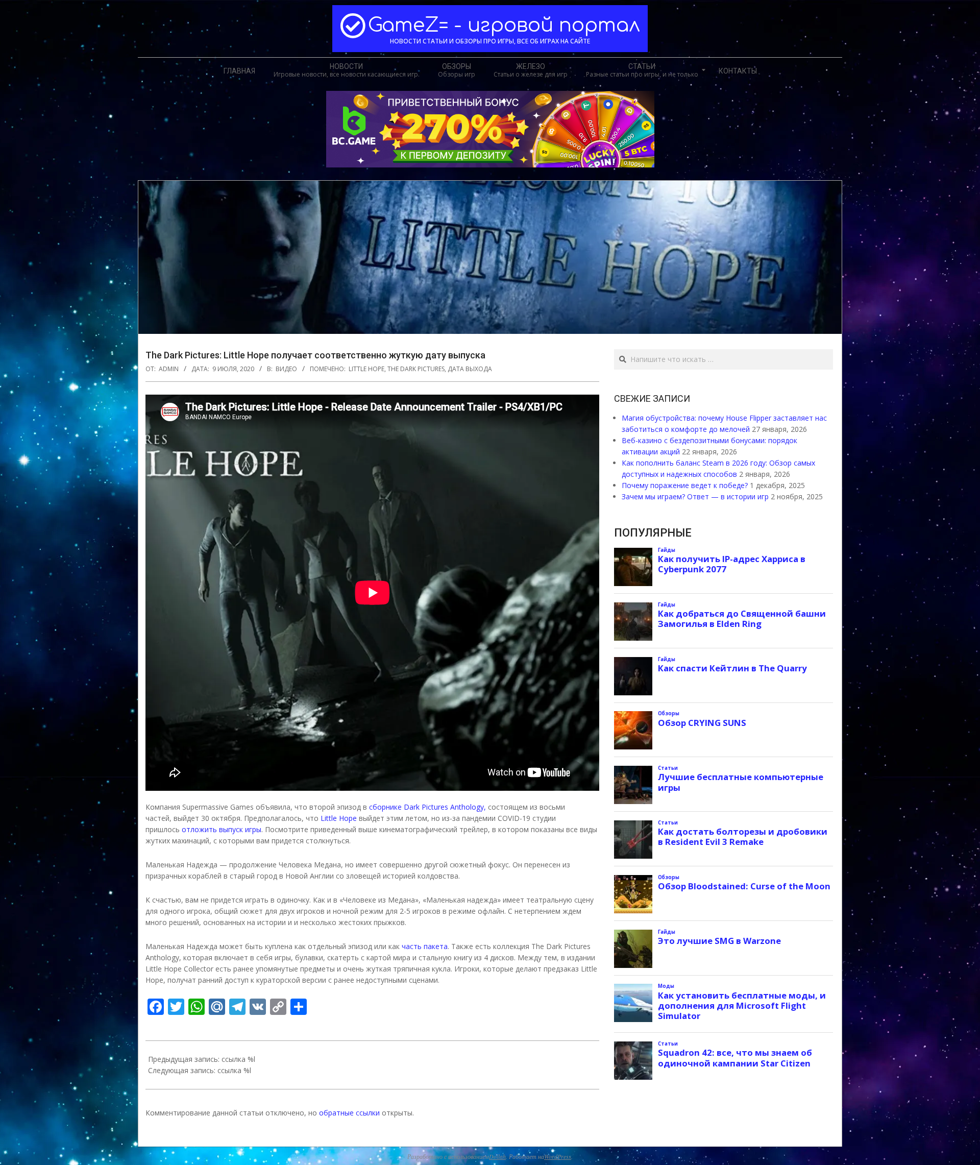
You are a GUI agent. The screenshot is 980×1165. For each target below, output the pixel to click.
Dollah (497, 1156)
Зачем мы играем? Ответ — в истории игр (695, 496)
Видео (286, 369)
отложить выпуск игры (221, 829)
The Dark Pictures (416, 369)
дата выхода (470, 369)
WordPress (557, 1156)
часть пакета (425, 946)
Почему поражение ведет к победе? (685, 485)
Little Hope (366, 369)
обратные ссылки (349, 1113)
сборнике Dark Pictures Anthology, (427, 807)
